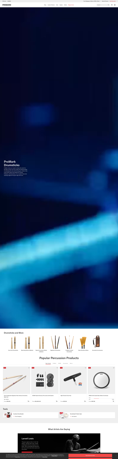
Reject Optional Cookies (90, 455)
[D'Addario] (4, 1)
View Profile (27, 448)
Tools (57, 4)
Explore (61, 4)
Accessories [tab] (65, 363)
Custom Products (51, 4)
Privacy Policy (54, 455)
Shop (45, 4)
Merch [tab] (71, 363)
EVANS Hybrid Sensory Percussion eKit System (43, 395)
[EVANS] (9, 1)
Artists (65, 4)
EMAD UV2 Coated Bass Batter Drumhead (98, 395)
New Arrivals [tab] (48, 363)
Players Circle (71, 4)
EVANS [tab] (59, 363)
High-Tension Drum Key (66, 395)
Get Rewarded (113, 1)
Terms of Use (17, 456)
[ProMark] (6, 5)
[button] (29, 368)
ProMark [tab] (54, 363)
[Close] (116, 455)
